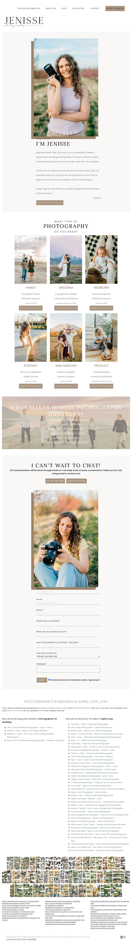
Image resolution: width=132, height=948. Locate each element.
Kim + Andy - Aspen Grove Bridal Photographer (91, 786)
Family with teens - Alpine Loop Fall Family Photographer (95, 831)
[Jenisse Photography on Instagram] (124, 938)
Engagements (54, 708)
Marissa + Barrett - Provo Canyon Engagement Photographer (97, 808)
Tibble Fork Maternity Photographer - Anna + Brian (92, 776)
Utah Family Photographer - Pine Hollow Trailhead (92, 756)
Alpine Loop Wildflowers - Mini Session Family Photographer (96, 847)
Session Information (29, 8)
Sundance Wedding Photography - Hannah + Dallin (93, 750)
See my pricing (55, 481)
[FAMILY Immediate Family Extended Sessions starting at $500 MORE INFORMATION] (31, 236)
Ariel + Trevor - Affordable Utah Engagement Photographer (96, 737)
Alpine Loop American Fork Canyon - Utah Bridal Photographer (97, 802)
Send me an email (15, 710)
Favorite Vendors (13, 939)
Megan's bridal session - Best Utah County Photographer (95, 779)
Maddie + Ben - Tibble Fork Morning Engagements (92, 795)
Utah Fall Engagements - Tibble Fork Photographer (92, 818)
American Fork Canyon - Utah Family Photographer (92, 763)
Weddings (43, 708)
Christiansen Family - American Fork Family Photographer (95, 747)
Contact (95, 8)
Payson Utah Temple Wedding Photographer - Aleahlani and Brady (35, 740)
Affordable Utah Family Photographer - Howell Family (93, 769)
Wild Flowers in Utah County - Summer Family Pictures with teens (98, 824)
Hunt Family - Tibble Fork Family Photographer (90, 743)
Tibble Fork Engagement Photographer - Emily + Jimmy (94, 766)
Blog (64, 8)
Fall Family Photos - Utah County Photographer (90, 811)
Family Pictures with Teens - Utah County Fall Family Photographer (99, 834)
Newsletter (32, 939)
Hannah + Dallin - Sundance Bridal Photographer (92, 753)
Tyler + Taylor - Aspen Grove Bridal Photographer (92, 760)
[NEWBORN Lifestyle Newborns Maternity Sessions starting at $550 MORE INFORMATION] (101, 236)
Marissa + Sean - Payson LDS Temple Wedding (27, 731)
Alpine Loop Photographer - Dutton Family (89, 792)
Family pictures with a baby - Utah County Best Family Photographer (100, 844)
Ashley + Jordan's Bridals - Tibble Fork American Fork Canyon (97, 734)
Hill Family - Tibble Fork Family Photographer (89, 724)
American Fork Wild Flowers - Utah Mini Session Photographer (97, 850)
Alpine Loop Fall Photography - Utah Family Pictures (93, 821)
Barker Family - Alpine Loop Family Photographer (91, 731)
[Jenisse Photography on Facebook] (122, 938)
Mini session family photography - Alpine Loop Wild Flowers (96, 828)
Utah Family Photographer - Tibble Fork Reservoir (92, 727)
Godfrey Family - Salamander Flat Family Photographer (94, 773)
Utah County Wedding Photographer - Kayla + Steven (30, 727)
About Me (51, 8)
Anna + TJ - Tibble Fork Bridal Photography (89, 740)
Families (64, 708)
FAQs (24, 939)
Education (78, 8)
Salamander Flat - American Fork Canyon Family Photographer (98, 789)
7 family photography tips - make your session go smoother (96, 782)
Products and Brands (81, 708)
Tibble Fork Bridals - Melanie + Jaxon (86, 798)
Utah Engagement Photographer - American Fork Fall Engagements (100, 815)
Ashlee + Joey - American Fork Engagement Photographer (96, 805)
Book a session (115, 8)
